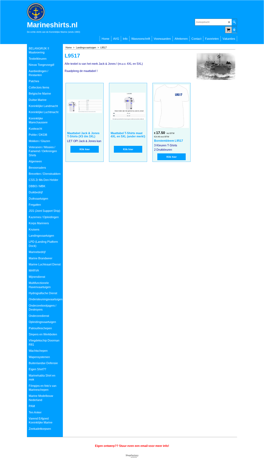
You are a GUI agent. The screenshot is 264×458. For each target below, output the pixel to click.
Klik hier (85, 149)
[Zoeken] (234, 22)
